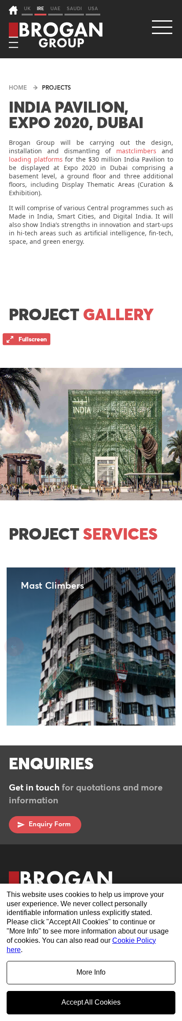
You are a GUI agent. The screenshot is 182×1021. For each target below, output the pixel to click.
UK (27, 8)
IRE (40, 8)
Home (18, 88)
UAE (55, 8)
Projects (56, 88)
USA (93, 8)
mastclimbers (136, 151)
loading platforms (36, 159)
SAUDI (74, 8)
